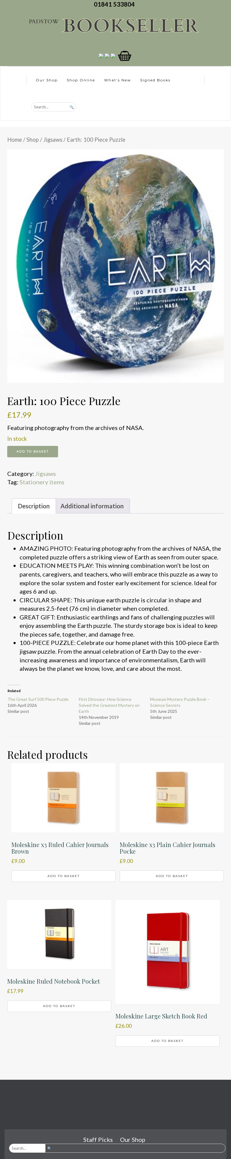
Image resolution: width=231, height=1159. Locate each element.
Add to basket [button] (64, 876)
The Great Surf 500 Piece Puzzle (38, 699)
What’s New (117, 80)
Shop (32, 139)
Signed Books (155, 80)
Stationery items (42, 482)
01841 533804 (115, 4)
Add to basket (33, 451)
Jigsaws (52, 139)
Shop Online (81, 80)
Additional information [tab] (92, 506)
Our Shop (47, 80)
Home (14, 139)
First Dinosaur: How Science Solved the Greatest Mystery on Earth (109, 705)
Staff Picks (98, 1139)
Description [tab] (34, 506)
